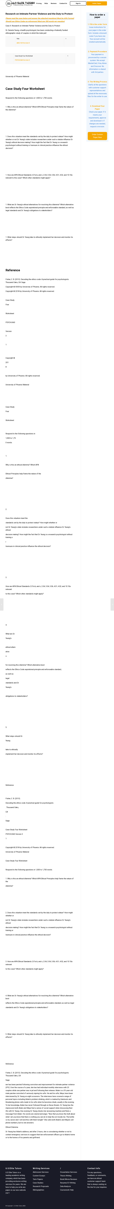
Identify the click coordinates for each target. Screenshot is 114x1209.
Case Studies (38, 1183)
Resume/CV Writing (67, 1183)
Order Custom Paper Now (97, 135)
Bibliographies (38, 1190)
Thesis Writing (65, 1176)
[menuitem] (13, 3)
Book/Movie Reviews (68, 1179)
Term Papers (38, 1179)
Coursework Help (67, 1190)
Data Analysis (65, 1186)
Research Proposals (41, 1186)
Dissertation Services (68, 1172)
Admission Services (41, 1172)
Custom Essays (39, 1176)
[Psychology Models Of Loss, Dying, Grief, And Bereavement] (1, 604)
